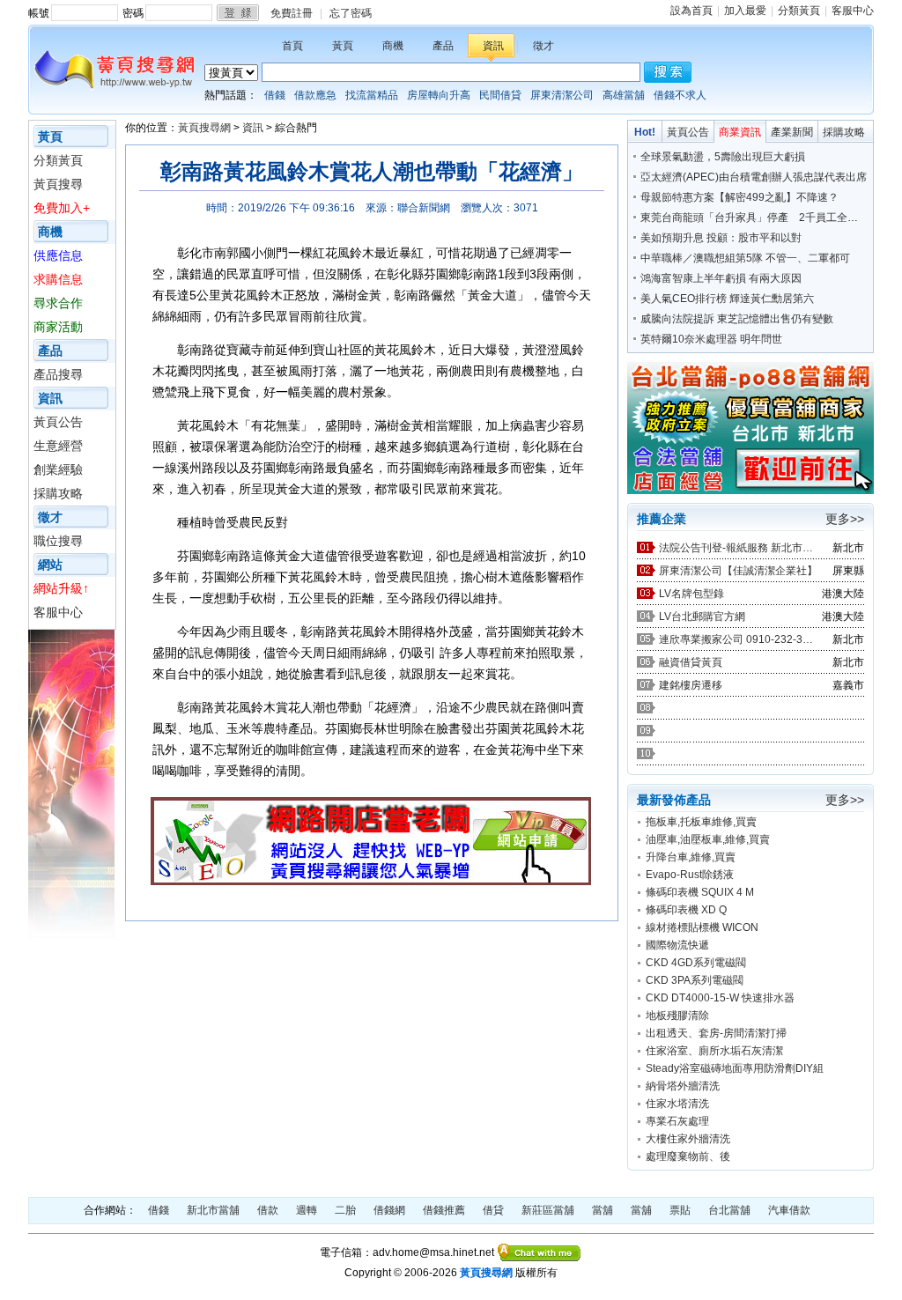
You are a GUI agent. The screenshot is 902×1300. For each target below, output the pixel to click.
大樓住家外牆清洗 (688, 1139)
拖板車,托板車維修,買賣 (701, 822)
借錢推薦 (444, 1210)
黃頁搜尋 (58, 184)
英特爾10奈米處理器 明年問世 (711, 339)
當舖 (602, 1210)
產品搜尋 (58, 374)
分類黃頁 (799, 10)
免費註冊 (291, 13)
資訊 (493, 46)
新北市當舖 (213, 1210)
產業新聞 (792, 132)
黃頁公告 (58, 422)
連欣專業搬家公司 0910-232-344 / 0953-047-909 (738, 639)
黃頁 (342, 46)
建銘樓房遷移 (690, 685)
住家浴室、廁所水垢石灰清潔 (714, 1051)
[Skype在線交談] (539, 1252)
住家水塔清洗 (677, 1103)
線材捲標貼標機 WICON (702, 927)
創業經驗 (58, 469)
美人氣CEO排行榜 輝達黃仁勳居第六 (727, 298)
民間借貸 (500, 95)
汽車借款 (789, 1210)
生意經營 (58, 446)
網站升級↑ (61, 588)
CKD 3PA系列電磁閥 (694, 980)
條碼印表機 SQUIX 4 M (700, 892)
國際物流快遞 (677, 945)
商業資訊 (740, 132)
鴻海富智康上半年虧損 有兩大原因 (721, 278)
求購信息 (58, 279)
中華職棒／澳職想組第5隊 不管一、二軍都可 (745, 258)
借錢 (274, 95)
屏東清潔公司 (562, 95)
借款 (267, 1210)
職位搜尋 (58, 541)
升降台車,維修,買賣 (691, 857)
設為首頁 (691, 10)
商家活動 (58, 327)
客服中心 (853, 10)
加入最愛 (745, 10)
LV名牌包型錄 (691, 593)
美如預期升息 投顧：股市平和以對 (721, 238)
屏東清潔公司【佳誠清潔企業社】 (738, 571)
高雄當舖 (624, 95)
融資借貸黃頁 (690, 662)
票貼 (680, 1210)
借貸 (493, 1210)
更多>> (844, 519)
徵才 (543, 46)
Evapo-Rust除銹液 (690, 874)
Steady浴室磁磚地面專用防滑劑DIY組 (735, 1068)
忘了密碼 (350, 13)
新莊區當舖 (547, 1210)
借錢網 (389, 1210)
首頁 (292, 46)
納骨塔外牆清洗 (683, 1086)
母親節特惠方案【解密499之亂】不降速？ (739, 197)
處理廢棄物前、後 (688, 1156)
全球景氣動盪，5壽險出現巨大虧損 (722, 157)
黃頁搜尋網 (204, 128)
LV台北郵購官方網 (702, 616)
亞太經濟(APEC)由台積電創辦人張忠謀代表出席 (753, 177)
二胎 (345, 1210)
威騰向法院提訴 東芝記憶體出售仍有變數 (736, 319)
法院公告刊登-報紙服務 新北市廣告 (738, 548)
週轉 (306, 1210)
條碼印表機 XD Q (686, 910)
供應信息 (58, 255)
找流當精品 (371, 95)
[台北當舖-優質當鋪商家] (750, 490)
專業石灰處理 (677, 1121)
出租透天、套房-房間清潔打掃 (716, 1033)
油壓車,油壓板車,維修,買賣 (708, 839)
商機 (392, 46)
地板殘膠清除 (677, 1015)
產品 (443, 46)
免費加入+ (61, 208)
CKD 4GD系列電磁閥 (696, 963)
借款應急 (315, 95)
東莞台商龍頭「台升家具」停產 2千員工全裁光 (754, 217)
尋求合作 (58, 303)
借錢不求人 (680, 95)
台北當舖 (729, 1210)
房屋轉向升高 (438, 95)
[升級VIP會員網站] (371, 881)
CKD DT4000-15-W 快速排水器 (720, 998)
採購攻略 (58, 493)
